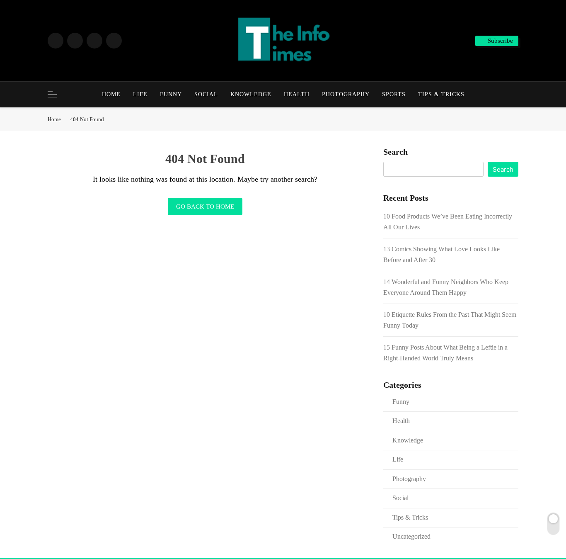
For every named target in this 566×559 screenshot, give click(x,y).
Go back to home (205, 206)
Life (140, 94)
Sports (394, 94)
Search (395, 151)
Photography (346, 94)
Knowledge (250, 94)
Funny (171, 94)
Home (111, 94)
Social (206, 94)
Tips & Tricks (441, 94)
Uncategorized (411, 536)
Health (297, 94)
